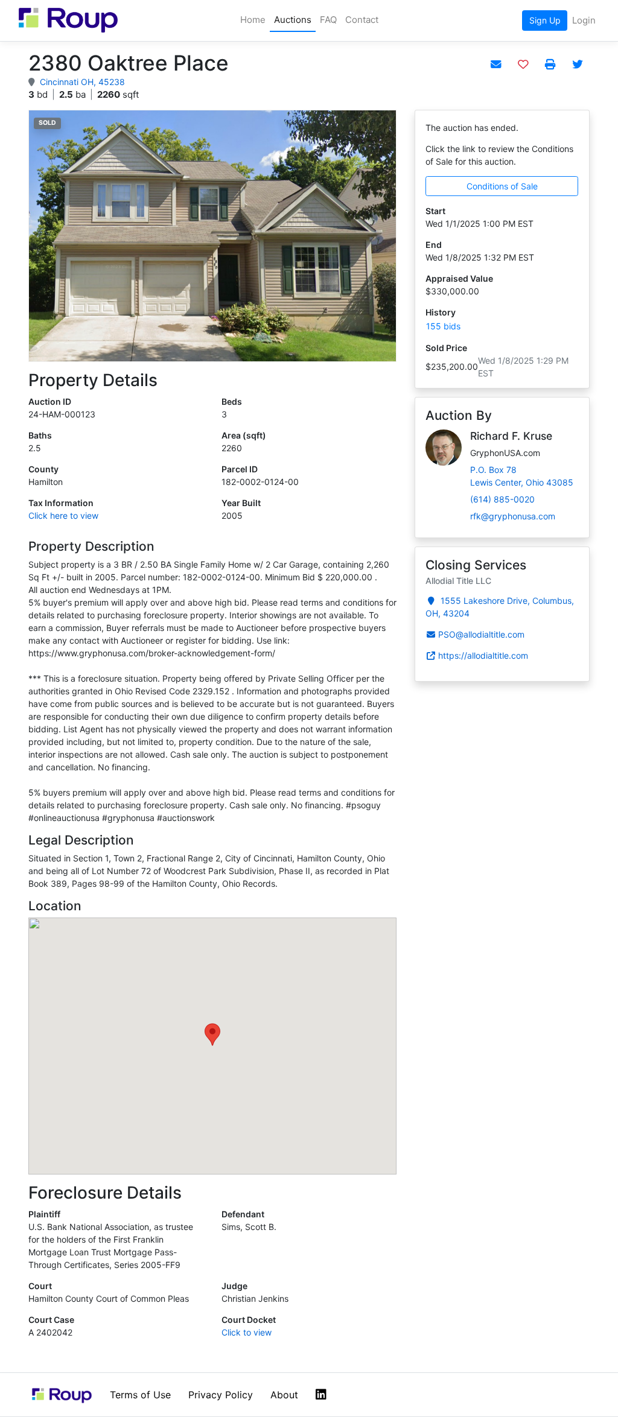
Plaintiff (44, 1214)
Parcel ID (239, 469)
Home (253, 19)
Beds (231, 401)
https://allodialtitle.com (483, 655)
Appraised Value (459, 278)
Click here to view (63, 515)
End (433, 244)
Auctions (292, 19)
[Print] (550, 64)
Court (40, 1286)
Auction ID (49, 401)
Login (584, 20)
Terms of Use (140, 1395)
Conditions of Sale (502, 186)
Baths (40, 435)
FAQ (328, 19)
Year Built (241, 503)
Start (435, 211)
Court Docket (248, 1319)
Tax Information (61, 503)
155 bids (443, 326)
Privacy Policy (220, 1395)
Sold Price (446, 348)
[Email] (495, 64)
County (43, 469)
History (440, 312)
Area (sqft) (243, 435)
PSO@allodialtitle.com (481, 634)
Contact (361, 19)
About (284, 1395)
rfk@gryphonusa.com (512, 516)
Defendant (242, 1214)
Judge (234, 1286)
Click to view (246, 1332)
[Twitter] (577, 64)
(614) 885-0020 (502, 499)
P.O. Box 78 (521, 475)
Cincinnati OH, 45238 (82, 82)
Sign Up (545, 20)
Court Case (51, 1319)
